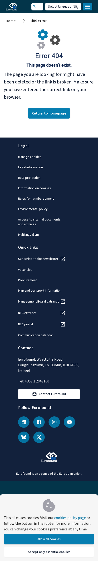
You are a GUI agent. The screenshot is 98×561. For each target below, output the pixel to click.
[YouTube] (69, 422)
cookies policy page (70, 517)
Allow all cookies (49, 539)
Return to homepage (49, 113)
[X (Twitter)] (39, 437)
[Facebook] (39, 422)
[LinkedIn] (23, 422)
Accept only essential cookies (49, 552)
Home (11, 20)
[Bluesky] (23, 437)
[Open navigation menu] (87, 6)
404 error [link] (39, 20)
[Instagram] (54, 422)
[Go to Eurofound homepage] (18, 6)
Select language (59, 6)
